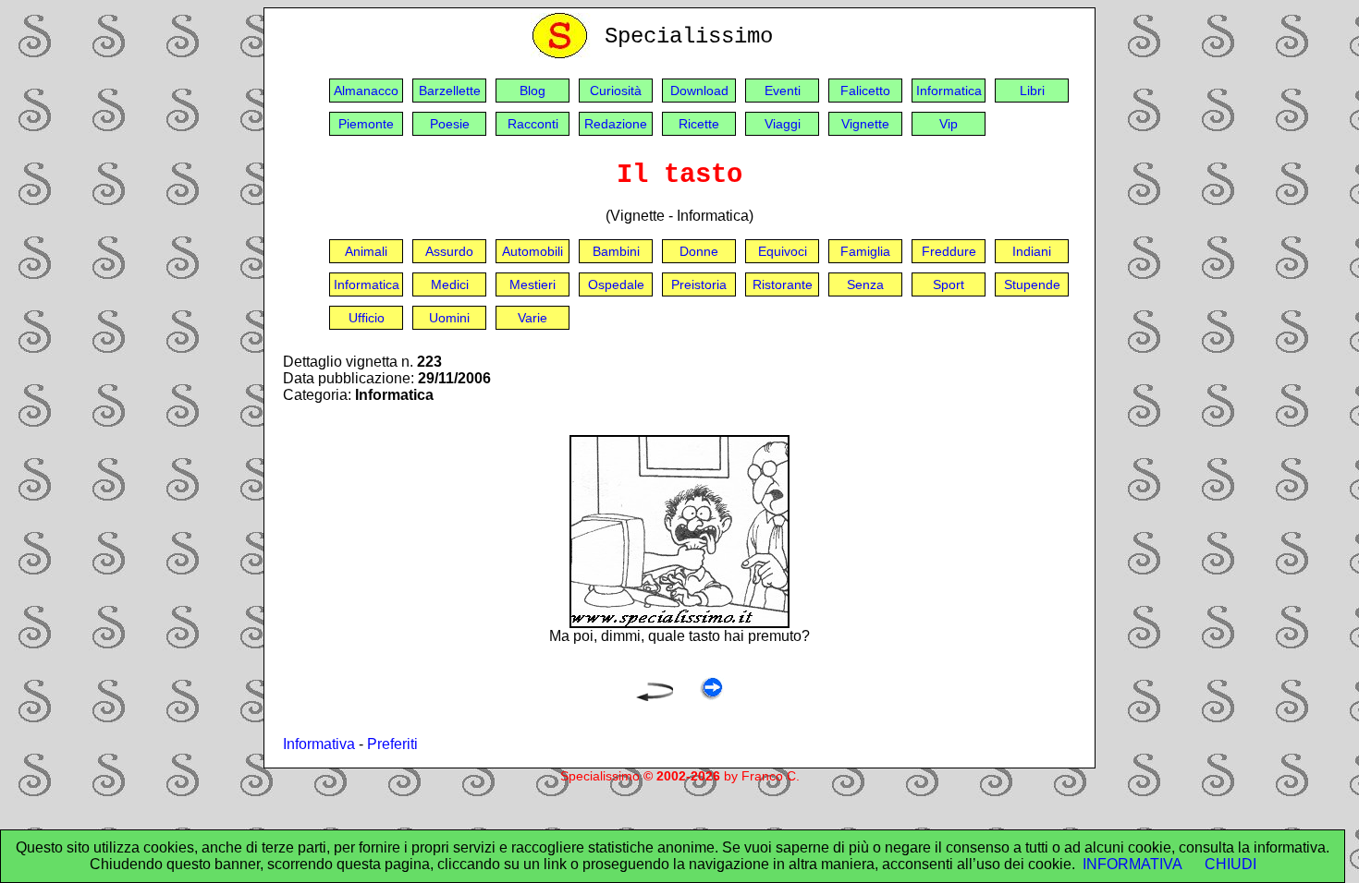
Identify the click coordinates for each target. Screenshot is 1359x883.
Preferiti (392, 744)
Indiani (1031, 251)
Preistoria (699, 284)
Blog (532, 90)
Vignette (865, 123)
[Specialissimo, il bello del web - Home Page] (563, 54)
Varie (532, 317)
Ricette (699, 123)
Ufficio (367, 317)
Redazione (615, 123)
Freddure (949, 251)
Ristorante (783, 284)
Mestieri (532, 284)
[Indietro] (654, 696)
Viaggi (783, 123)
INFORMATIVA (1132, 864)
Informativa (319, 744)
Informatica (949, 90)
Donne (699, 251)
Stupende (1032, 284)
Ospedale (616, 284)
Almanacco (366, 90)
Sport (948, 284)
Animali (366, 251)
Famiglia (865, 251)
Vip (948, 123)
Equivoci (782, 251)
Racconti (533, 123)
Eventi (783, 90)
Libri (1032, 90)
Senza (865, 284)
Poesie (450, 123)
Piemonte (366, 123)
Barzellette (450, 90)
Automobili (532, 251)
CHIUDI (1230, 864)
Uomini (449, 317)
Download (699, 90)
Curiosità (616, 90)
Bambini (616, 251)
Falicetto (865, 90)
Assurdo (449, 251)
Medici (450, 284)
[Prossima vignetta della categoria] (711, 696)
